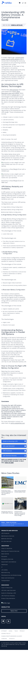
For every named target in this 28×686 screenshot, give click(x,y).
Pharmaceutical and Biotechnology (11, 575)
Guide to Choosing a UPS (10, 441)
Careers (4, 638)
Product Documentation (8, 598)
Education (4, 556)
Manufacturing (5, 572)
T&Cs (16, 631)
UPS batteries (13, 89)
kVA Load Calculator (9, 446)
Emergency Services (7, 559)
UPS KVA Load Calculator (8, 590)
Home (3, 522)
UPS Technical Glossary (10, 455)
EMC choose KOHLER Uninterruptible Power (20, 491)
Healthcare (4, 564)
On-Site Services (6, 541)
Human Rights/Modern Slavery (11, 636)
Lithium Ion (15, 95)
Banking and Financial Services (10, 551)
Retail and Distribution (7, 578)
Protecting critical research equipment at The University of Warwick (7, 492)
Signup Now (14, 611)
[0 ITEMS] (21, 3)
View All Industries (6, 548)
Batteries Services (6, 538)
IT (2, 567)
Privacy (22, 631)
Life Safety (4, 570)
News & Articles (16, 25)
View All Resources (6, 587)
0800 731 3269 (9, 462)
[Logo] (7, 3)
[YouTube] (3, 621)
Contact (12, 638)
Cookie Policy (6, 633)
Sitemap (4, 631)
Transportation (5, 580)
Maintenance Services (7, 536)
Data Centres (5, 553)
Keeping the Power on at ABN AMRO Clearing (7, 512)
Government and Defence (8, 561)
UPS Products (5, 533)
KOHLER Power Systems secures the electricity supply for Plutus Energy (19, 513)
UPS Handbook (7, 451)
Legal (10, 631)
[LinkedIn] (8, 621)
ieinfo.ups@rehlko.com (18, 423)
